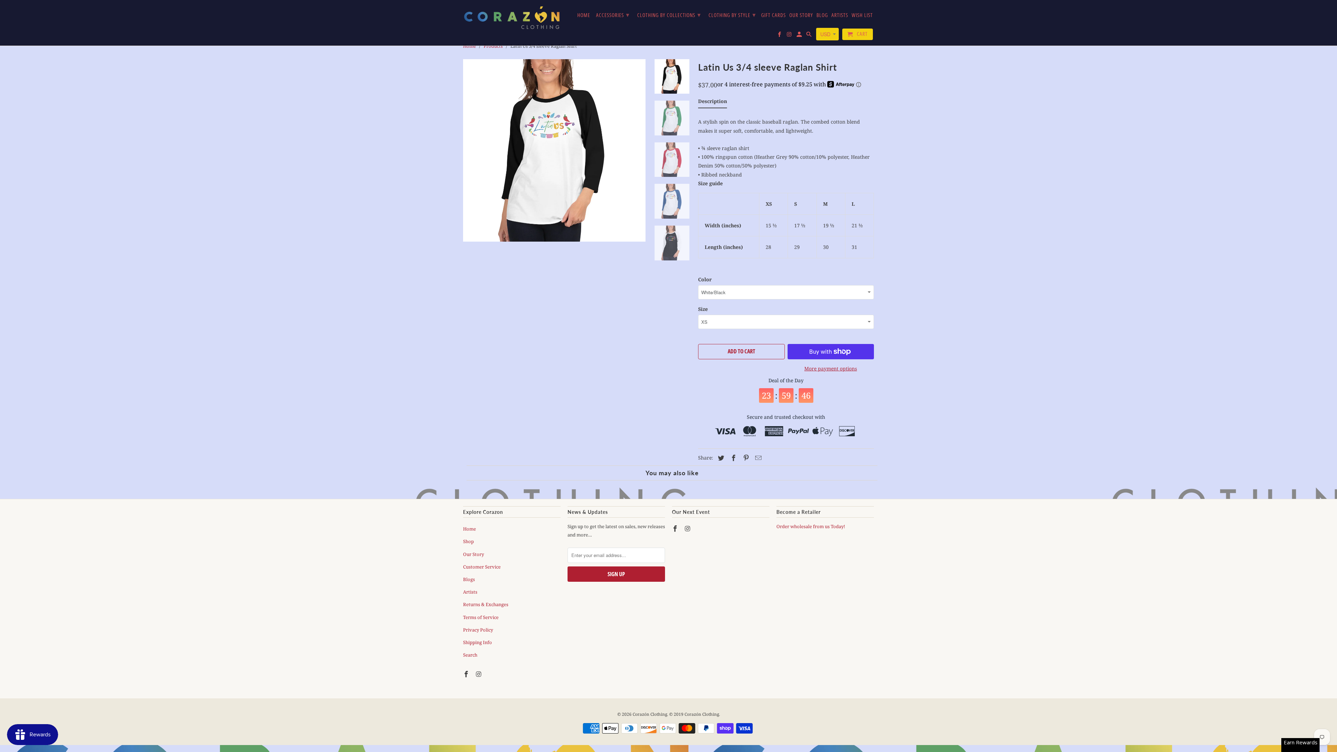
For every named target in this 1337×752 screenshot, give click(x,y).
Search (470, 655)
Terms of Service (481, 617)
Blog (822, 15)
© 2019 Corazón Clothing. (694, 714)
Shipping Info (477, 642)
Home (469, 529)
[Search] (809, 35)
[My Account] (800, 35)
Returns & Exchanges (485, 604)
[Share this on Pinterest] (745, 458)
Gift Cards (773, 15)
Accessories (613, 14)
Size (703, 309)
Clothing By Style (732, 14)
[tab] (712, 102)
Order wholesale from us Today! (811, 526)
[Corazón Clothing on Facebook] (467, 674)
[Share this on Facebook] (732, 458)
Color (705, 279)
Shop (468, 541)
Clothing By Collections (669, 14)
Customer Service (482, 567)
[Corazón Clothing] (512, 17)
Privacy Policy (478, 630)
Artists (470, 592)
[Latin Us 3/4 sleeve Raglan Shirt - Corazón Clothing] (554, 150)
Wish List (862, 15)
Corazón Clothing (650, 714)
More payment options (830, 368)
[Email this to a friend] (757, 458)
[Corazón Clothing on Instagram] (479, 674)
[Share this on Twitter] (720, 458)
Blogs (469, 579)
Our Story (473, 554)
